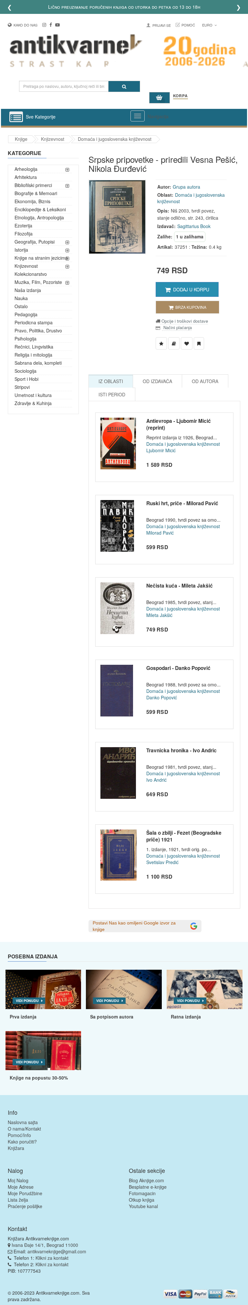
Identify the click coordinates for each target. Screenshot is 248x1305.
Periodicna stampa (34, 322)
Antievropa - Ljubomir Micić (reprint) (178, 424)
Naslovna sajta (23, 1122)
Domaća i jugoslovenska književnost (114, 139)
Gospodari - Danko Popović (178, 668)
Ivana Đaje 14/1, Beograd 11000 (45, 1245)
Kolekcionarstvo (31, 274)
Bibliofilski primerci (33, 185)
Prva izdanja (23, 1016)
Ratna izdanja (186, 1016)
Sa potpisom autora (111, 1016)
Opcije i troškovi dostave (184, 321)
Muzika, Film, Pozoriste (38, 282)
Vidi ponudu (27, 1000)
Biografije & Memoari (36, 193)
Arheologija (26, 169)
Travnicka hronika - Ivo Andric (181, 750)
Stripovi (22, 387)
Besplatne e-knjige (148, 1187)
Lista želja (18, 1199)
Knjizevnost (52, 139)
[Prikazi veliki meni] (137, 115)
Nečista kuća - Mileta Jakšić (179, 585)
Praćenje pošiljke (25, 1206)
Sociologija (25, 371)
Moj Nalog (18, 1180)
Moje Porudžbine (25, 1193)
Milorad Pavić (160, 532)
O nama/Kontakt (24, 1128)
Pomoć (188, 24)
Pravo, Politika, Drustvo (38, 330)
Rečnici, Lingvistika (34, 346)
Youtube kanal (143, 1206)
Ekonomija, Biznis (32, 201)
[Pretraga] (124, 86)
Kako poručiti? (22, 1141)
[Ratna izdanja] (205, 989)
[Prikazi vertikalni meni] (16, 117)
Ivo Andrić (156, 780)
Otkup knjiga (141, 1199)
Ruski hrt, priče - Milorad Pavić (182, 503)
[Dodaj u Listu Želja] (161, 343)
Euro (207, 24)
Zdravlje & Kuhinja (33, 403)
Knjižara (16, 1148)
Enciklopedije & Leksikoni (40, 209)
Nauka (21, 298)
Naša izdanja (28, 290)
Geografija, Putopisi (35, 241)
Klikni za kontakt (52, 1258)
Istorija (21, 249)
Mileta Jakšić (159, 615)
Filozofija (24, 233)
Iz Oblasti (110, 381)
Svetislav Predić (162, 862)
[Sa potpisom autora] (124, 989)
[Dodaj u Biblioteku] (174, 343)
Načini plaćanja (177, 327)
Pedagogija (26, 314)
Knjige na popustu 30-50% (39, 1077)
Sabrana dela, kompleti (38, 363)
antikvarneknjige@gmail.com (56, 1251)
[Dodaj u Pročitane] (199, 343)
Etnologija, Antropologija (39, 217)
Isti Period (111, 394)
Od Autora (205, 381)
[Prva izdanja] (43, 989)
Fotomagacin (142, 1193)
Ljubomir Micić (161, 450)
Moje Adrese (21, 1187)
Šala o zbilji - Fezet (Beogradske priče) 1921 (184, 836)
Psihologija (25, 338)
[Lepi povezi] (43, 1050)
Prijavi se (161, 25)
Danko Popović (161, 697)
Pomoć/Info (19, 1135)
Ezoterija (23, 225)
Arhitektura (26, 177)
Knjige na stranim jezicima (41, 258)
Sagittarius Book (194, 226)
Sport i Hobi (26, 379)
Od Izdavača (157, 381)
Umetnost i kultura (33, 395)
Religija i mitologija (33, 354)
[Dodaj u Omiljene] (186, 343)
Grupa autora (186, 186)
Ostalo (21, 306)
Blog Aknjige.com (146, 1180)
